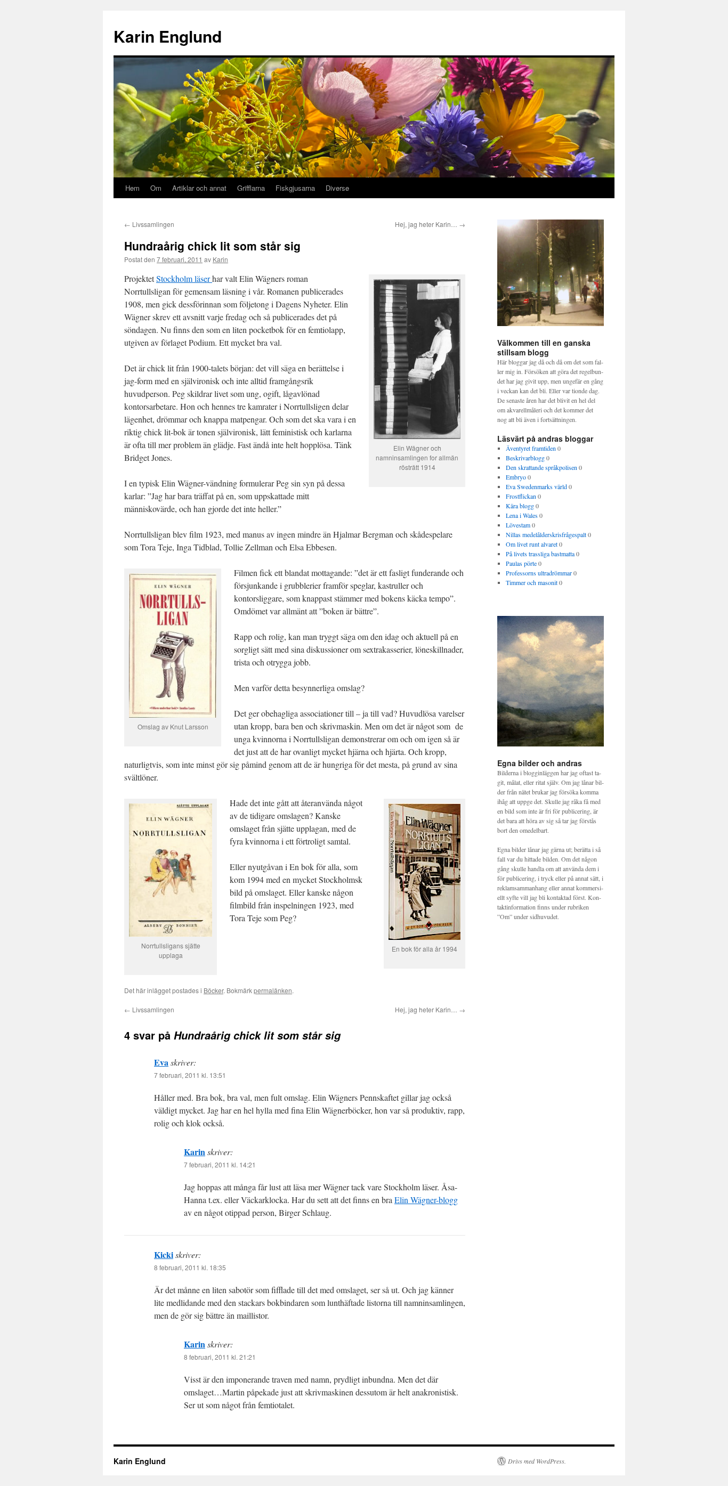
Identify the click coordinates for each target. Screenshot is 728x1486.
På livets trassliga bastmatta (540, 553)
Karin (220, 259)
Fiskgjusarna (295, 188)
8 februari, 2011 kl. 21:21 (220, 1356)
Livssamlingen (149, 224)
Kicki (163, 1254)
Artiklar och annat (199, 188)
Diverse (337, 188)
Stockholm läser (184, 278)
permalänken (273, 990)
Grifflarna (251, 188)
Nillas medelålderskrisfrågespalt (546, 534)
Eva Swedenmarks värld (536, 486)
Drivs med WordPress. (537, 1461)
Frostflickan (521, 496)
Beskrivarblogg (525, 457)
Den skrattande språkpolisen (541, 467)
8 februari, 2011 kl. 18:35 (190, 1267)
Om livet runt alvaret (531, 544)
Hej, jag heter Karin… (430, 224)
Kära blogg (520, 505)
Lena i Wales (522, 515)
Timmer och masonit (531, 582)
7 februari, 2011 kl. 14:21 (220, 1164)
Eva (161, 1062)
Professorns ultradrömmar (539, 573)
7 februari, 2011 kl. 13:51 (190, 1074)
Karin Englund (168, 36)
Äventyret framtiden (531, 448)
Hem (132, 188)
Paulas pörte (521, 563)
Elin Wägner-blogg (426, 1199)
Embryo (516, 477)
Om (155, 188)
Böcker (213, 990)
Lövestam (518, 525)
